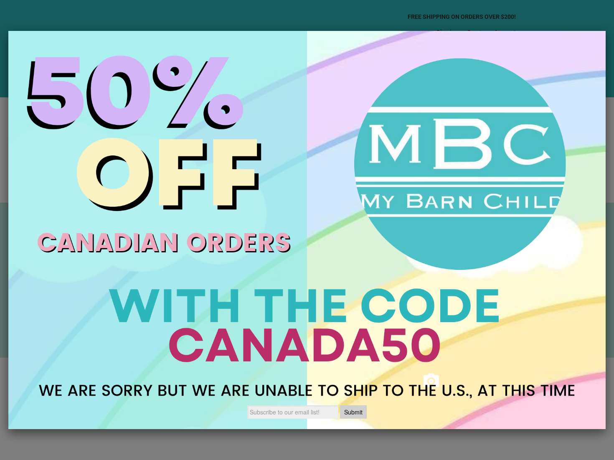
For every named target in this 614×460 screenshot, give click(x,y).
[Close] (605, 30)
